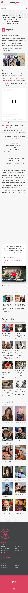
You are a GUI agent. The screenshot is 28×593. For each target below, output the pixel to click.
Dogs (8, 285)
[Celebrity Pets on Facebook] (15, 582)
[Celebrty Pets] (14, 3)
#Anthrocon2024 (14, 138)
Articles (3, 546)
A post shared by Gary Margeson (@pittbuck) (14, 119)
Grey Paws (15, 195)
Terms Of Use (4, 550)
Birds (16, 563)
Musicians (3, 561)
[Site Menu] (26, 3)
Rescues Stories (17, 26)
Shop (16, 544)
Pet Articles (9, 26)
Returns (17, 552)
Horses (16, 567)
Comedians (4, 567)
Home (3, 26)
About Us (3, 552)
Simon (7, 30)
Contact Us (18, 546)
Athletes (3, 563)
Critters (17, 565)
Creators (3, 565)
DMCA (16, 548)
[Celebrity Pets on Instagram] (12, 582)
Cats (16, 561)
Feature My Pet (5, 548)
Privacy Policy (18, 550)
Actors (3, 560)
